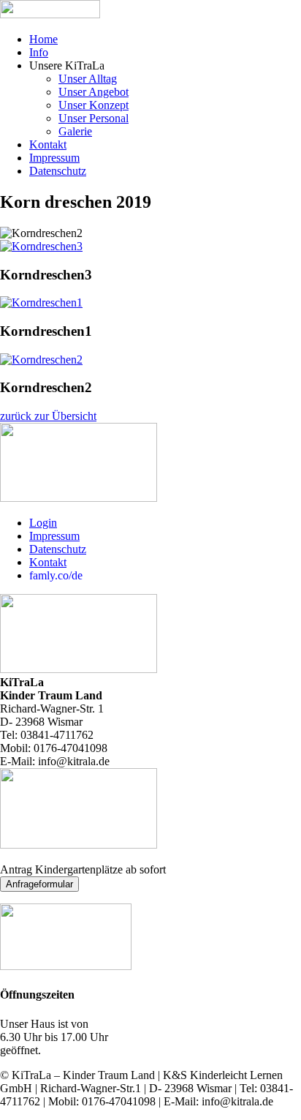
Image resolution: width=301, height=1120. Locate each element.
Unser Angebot (93, 92)
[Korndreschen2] (41, 359)
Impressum (54, 157)
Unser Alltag (87, 78)
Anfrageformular (39, 884)
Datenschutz (57, 171)
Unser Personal (93, 118)
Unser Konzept (93, 105)
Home (43, 39)
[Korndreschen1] (41, 302)
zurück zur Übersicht (48, 416)
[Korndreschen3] (41, 246)
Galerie (75, 131)
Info (38, 52)
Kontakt (47, 144)
